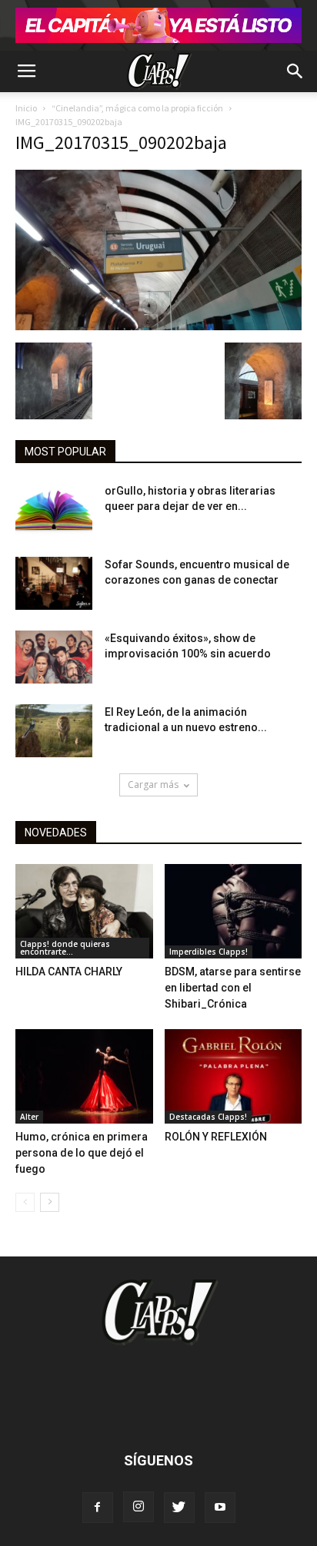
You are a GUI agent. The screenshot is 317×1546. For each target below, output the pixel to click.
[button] (295, 71)
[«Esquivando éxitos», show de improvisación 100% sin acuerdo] (53, 657)
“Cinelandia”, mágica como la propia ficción (137, 108)
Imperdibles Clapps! (208, 951)
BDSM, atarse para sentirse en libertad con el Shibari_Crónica (233, 987)
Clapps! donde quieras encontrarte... (65, 948)
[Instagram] (138, 1506)
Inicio (26, 108)
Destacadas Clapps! (208, 1116)
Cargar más (153, 784)
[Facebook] (97, 1507)
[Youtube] (220, 1507)
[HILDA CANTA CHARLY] (84, 911)
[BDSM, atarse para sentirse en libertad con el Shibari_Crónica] (233, 911)
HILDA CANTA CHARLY (68, 971)
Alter (29, 1116)
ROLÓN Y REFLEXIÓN (216, 1137)
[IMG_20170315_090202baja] (158, 326)
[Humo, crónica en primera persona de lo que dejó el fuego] (84, 1076)
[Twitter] (179, 1507)
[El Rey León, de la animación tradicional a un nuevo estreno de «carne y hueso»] (53, 730)
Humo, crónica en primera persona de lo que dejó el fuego (81, 1153)
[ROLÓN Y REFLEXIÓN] (233, 1076)
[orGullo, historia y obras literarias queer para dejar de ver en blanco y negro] (53, 509)
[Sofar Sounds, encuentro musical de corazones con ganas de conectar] (53, 583)
